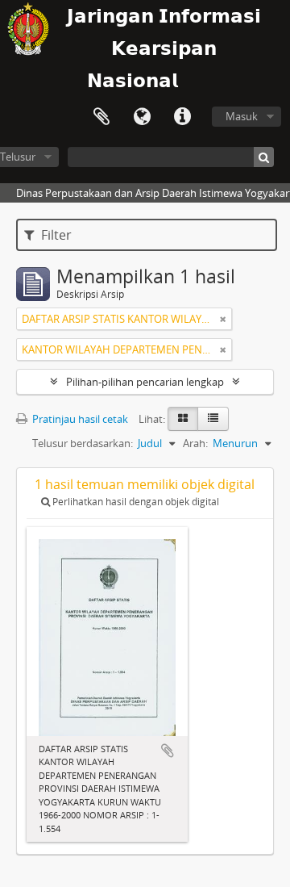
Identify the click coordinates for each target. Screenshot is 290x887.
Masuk (242, 116)
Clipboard (101, 117)
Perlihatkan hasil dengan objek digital (134, 501)
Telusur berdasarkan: (82, 443)
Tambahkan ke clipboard (168, 751)
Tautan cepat (182, 117)
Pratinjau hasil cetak (79, 419)
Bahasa (142, 117)
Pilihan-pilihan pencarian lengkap (145, 381)
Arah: (195, 443)
